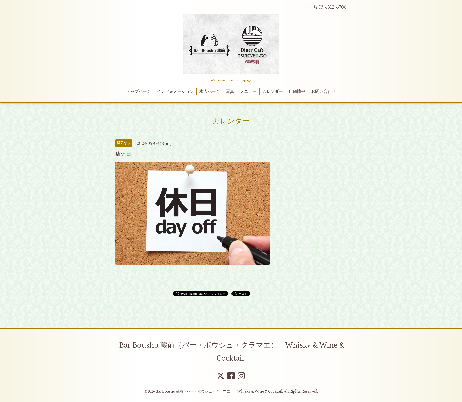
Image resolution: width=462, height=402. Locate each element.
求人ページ (209, 91)
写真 (230, 91)
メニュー (248, 91)
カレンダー (273, 91)
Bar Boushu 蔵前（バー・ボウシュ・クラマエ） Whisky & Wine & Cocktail (231, 352)
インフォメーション (175, 91)
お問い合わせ (323, 91)
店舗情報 (297, 91)
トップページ (138, 91)
